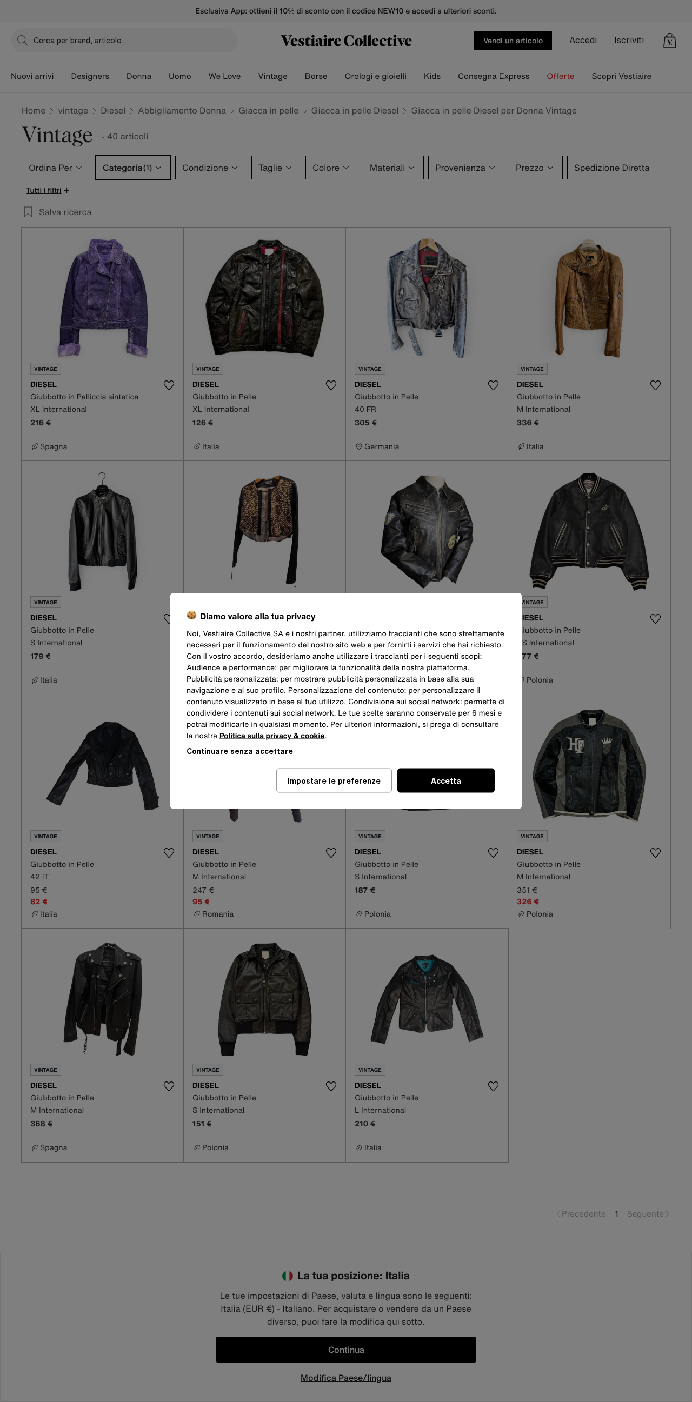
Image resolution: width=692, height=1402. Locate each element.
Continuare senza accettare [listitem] (240, 751)
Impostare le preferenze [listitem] (334, 780)
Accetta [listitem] (446, 780)
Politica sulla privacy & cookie (272, 736)
